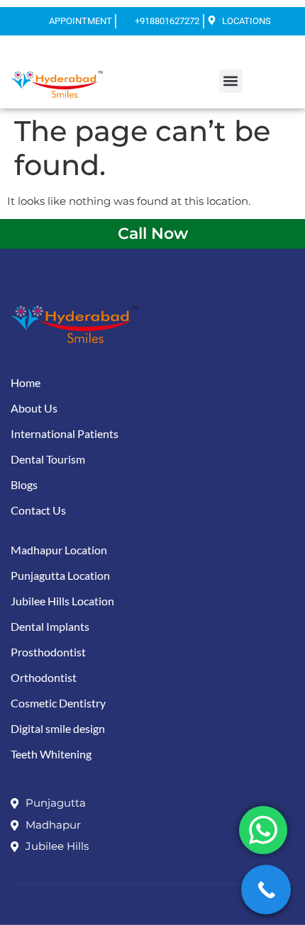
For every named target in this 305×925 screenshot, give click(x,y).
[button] (231, 81)
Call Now (153, 233)
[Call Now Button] (266, 889)
